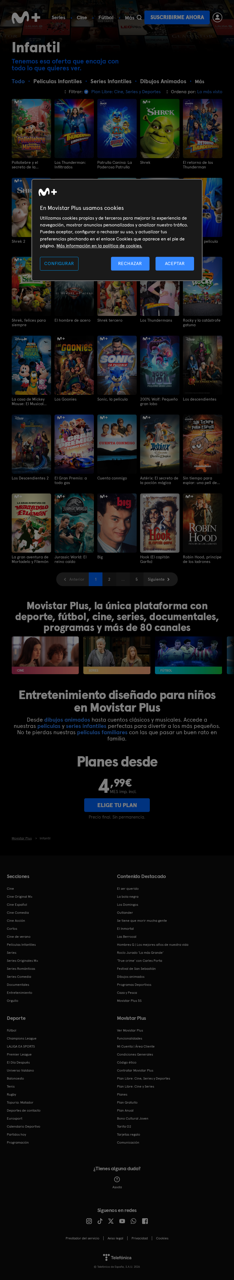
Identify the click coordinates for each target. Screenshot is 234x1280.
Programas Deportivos (134, 985)
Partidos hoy (16, 1134)
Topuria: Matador (20, 1102)
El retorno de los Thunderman (198, 164)
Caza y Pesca (127, 993)
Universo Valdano (20, 1070)
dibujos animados (67, 719)
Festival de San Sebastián (136, 969)
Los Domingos (127, 905)
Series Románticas (21, 969)
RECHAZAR (130, 263)
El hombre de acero (72, 320)
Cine (82, 17)
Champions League (22, 1038)
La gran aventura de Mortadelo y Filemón (30, 559)
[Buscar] (139, 17)
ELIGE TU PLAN (117, 805)
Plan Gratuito (127, 1102)
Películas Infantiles (21, 945)
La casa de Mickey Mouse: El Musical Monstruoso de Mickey (28, 401)
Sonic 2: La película (200, 241)
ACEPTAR (175, 263)
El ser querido (128, 889)
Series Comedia (19, 977)
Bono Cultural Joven (132, 1118)
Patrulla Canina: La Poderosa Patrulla (114, 164)
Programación (18, 1142)
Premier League (19, 1054)
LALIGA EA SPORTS (21, 1046)
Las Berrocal (126, 937)
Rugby (11, 1094)
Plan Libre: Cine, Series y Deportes (143, 1078)
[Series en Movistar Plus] (116, 655)
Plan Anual (125, 1110)
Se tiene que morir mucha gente (142, 921)
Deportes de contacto (24, 1110)
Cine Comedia (18, 913)
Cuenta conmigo (112, 478)
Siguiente (156, 579)
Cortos (12, 929)
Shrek (145, 162)
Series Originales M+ (22, 961)
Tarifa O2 (124, 1126)
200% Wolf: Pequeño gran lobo (159, 401)
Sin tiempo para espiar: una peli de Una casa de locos (200, 480)
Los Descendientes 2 (30, 478)
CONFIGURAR (59, 263)
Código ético (126, 1062)
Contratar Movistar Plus (135, 1070)
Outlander (125, 913)
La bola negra (127, 897)
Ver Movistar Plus (130, 1030)
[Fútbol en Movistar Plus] (188, 655)
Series (58, 17)
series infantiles (86, 725)
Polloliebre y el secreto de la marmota (25, 164)
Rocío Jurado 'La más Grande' (140, 953)
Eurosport (14, 1118)
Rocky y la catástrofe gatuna (202, 322)
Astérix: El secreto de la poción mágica (159, 480)
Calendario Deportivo (23, 1126)
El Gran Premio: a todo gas (71, 480)
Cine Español (17, 905)
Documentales (18, 985)
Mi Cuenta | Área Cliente (136, 1046)
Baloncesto (15, 1078)
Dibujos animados (130, 977)
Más (129, 18)
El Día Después (18, 1062)
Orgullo (12, 1001)
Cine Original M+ (20, 897)
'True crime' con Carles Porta (139, 961)
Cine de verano (19, 937)
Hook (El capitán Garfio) (155, 559)
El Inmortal (125, 929)
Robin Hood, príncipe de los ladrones (202, 559)
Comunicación (128, 1142)
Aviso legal (115, 1238)
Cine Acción (16, 921)
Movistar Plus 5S (129, 1001)
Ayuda (117, 1187)
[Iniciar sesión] (217, 17)
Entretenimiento (19, 993)
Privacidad (140, 1238)
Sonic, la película (112, 399)
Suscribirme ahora (177, 17)
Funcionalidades (129, 1038)
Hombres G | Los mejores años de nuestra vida (152, 945)
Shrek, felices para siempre (29, 322)
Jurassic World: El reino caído (70, 559)
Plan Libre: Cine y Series (135, 1086)
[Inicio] (26, 17)
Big (100, 557)
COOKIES (162, 1238)
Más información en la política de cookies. (99, 245)
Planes (122, 1094)
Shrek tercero (109, 320)
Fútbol (106, 17)
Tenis (11, 1086)
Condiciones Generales (135, 1054)
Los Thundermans (156, 320)
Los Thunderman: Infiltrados (70, 164)
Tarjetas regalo (128, 1134)
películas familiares (102, 732)
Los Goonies (65, 399)
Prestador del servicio (82, 1238)
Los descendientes (199, 399)
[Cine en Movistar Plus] (45, 655)
